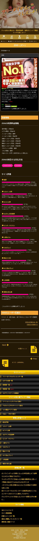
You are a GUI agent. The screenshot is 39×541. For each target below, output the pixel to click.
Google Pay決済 (7, 165)
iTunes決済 (18, 165)
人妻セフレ (7, 237)
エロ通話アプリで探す (10, 409)
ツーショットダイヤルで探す (12, 401)
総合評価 (5, 422)
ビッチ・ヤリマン (9, 225)
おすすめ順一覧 (8, 380)
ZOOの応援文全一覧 (31, 322)
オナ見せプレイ (8, 268)
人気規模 (6, 280)
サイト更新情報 (7, 513)
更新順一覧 (8, 389)
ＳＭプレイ (7, 247)
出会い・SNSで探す (9, 414)
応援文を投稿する (32, 324)
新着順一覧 (7, 385)
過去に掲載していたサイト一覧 (12, 519)
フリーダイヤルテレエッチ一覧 (13, 376)
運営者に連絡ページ (8, 522)
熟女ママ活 (7, 258)
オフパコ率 (7, 202)
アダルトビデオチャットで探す (13, 405)
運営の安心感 (8, 292)
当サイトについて (7, 510)
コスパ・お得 (8, 191)
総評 (5, 179)
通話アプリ (7, 104)
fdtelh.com (19, 536)
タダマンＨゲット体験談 (11, 393)
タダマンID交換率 (9, 213)
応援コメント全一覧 (8, 516)
